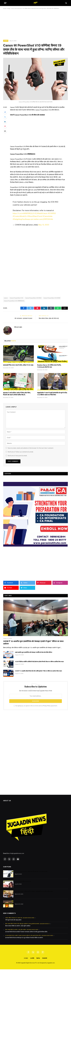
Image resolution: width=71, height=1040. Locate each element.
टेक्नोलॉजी (6, 40)
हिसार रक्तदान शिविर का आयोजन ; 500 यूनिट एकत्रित (17, 926)
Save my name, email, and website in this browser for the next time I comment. (31, 448)
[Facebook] (5, 112)
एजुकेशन (5, 635)
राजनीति (32, 958)
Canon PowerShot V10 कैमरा (33, 298)
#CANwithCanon (40, 213)
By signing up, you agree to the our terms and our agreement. (36, 705)
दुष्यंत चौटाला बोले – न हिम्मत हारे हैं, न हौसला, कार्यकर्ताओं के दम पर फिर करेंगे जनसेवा (34, 891)
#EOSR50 (52, 213)
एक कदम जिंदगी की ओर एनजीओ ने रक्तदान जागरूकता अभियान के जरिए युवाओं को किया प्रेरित (26, 931)
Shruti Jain (18, 327)
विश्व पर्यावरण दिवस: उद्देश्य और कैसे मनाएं (49, 318)
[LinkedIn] (5, 121)
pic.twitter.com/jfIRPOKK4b (42, 219)
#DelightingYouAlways (22, 219)
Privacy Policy (47, 705)
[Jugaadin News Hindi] (35, 3)
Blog (8, 8)
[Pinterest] (5, 126)
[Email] (5, 131)
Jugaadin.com (51, 963)
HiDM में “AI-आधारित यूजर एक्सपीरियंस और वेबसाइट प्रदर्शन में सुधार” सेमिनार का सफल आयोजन (33, 642)
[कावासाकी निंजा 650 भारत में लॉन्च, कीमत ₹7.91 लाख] (18, 354)
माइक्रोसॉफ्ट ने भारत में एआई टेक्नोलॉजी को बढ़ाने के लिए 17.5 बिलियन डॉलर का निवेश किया (52, 394)
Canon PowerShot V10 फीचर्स (52, 298)
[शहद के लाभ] (8, 903)
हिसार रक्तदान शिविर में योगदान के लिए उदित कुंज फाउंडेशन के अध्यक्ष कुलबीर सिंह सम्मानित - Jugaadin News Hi (27, 923)
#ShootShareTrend (34, 216)
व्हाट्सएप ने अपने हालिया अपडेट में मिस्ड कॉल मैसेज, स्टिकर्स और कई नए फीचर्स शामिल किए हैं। (17, 394)
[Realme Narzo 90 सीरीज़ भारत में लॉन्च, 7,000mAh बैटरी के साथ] (52, 354)
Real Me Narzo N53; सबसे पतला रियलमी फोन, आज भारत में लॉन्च (31, 871)
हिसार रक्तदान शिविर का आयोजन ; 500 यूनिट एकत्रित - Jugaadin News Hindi (21, 929)
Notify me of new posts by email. (17, 455)
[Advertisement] (35, 26)
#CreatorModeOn (20, 216)
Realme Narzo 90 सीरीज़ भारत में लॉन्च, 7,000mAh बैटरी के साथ (49, 366)
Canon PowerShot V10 (16, 298)
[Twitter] (5, 117)
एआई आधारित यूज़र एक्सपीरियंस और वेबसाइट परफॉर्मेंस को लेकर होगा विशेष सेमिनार (33, 652)
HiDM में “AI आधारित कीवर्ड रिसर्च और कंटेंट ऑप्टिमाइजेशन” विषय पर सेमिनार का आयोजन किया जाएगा (38, 671)
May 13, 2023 (43, 225)
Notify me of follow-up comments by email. (20, 452)
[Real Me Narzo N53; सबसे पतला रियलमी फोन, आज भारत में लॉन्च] (8, 873)
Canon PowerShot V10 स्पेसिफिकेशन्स (14, 301)
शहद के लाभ (17, 901)
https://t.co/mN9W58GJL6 (23, 213)
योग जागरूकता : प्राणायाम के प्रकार (23, 318)
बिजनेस (38, 958)
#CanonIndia (47, 216)
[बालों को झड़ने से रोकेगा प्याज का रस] (8, 883)
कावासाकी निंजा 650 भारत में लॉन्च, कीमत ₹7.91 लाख (18, 365)
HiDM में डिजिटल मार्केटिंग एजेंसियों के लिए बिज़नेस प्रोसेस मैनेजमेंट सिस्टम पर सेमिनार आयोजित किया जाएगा (39, 661)
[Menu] (5, 3)
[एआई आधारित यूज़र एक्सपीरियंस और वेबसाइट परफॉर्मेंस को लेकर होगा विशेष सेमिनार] (8, 654)
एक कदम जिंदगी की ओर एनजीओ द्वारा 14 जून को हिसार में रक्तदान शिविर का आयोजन (24, 937)
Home (4, 8)
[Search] (66, 3)
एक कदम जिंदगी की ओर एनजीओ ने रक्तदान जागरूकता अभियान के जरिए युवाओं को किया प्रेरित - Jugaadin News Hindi (29, 935)
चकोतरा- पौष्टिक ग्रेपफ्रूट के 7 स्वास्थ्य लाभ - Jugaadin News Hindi (19, 917)
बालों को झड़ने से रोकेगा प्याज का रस (23, 881)
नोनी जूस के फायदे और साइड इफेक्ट (13, 920)
